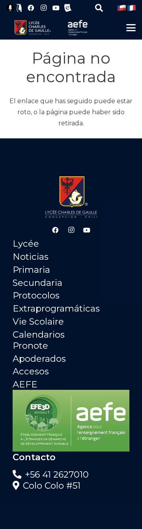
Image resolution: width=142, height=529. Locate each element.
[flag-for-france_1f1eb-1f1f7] (131, 8)
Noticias (31, 256)
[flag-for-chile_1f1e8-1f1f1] (121, 8)
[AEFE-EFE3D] (71, 421)
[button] (99, 8)
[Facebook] (30, 8)
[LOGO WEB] (32, 28)
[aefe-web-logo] (77, 28)
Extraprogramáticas (56, 308)
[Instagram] (43, 8)
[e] (67, 8)
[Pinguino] (19, 8)
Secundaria (37, 282)
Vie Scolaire (38, 321)
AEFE (25, 384)
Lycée (26, 243)
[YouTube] (56, 8)
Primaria (31, 269)
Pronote (30, 345)
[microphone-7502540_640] (10, 8)
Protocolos (36, 295)
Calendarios (39, 334)
